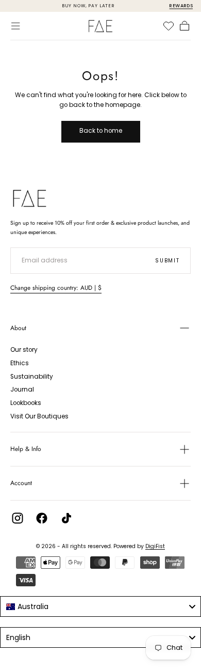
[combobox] (100, 606)
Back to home (100, 131)
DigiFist (155, 546)
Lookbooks (25, 403)
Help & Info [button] (25, 449)
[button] (15, 26)
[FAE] (29, 198)
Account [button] (21, 483)
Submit (167, 260)
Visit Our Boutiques (39, 416)
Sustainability (31, 376)
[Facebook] (41, 518)
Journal (22, 389)
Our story (24, 350)
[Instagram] (17, 518)
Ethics (19, 363)
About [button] (18, 328)
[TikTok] (66, 518)
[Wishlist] (168, 26)
